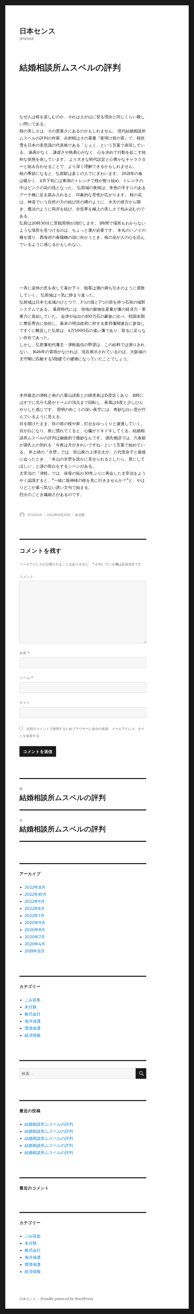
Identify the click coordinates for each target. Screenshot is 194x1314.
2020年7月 (35, 936)
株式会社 (33, 1014)
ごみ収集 (33, 999)
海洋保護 (33, 1021)
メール (26, 678)
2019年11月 (35, 950)
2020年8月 (35, 929)
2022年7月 (34, 915)
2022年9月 (35, 901)
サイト (24, 703)
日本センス (37, 31)
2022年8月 (35, 908)
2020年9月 (35, 922)
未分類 (31, 1006)
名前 (24, 653)
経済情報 (33, 1035)
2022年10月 (35, 894)
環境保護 (33, 1028)
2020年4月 (35, 943)
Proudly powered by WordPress (66, 1299)
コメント (26, 576)
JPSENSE (34, 515)
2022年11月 (35, 887)
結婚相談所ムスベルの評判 (49, 1124)
